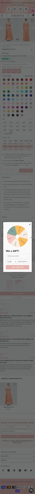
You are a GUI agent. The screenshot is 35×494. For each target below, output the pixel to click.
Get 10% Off (17, 267)
